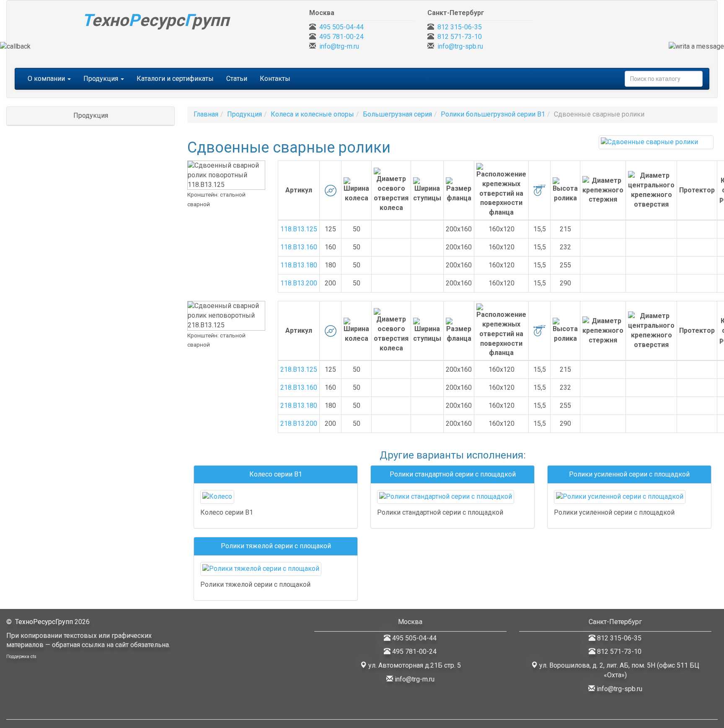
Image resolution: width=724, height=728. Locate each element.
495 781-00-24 (341, 37)
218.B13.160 (298, 387)
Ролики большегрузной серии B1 (493, 114)
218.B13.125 (298, 369)
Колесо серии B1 (275, 474)
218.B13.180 (298, 405)
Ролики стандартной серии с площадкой (453, 474)
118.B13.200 (298, 283)
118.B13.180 (298, 265)
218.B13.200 (298, 423)
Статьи (236, 79)
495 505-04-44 (341, 27)
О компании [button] (47, 79)
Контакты (275, 79)
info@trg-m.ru (339, 46)
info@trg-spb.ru (460, 46)
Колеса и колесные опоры (312, 114)
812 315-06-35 (459, 27)
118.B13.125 (298, 229)
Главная (206, 114)
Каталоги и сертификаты (175, 79)
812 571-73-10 (459, 37)
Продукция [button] (101, 79)
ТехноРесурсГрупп (44, 622)
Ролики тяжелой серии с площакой (276, 546)
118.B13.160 (298, 247)
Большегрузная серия (397, 114)
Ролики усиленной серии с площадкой (629, 474)
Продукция (244, 114)
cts (33, 656)
